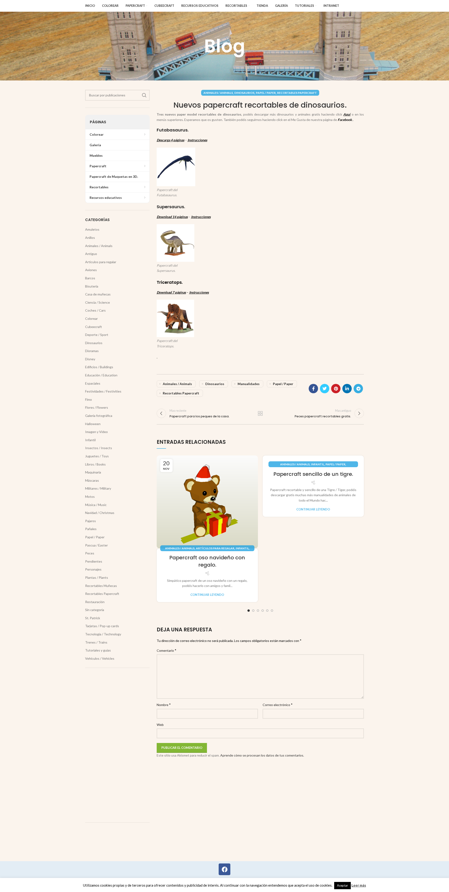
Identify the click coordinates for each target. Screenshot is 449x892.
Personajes (93, 569)
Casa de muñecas (98, 294)
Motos (90, 497)
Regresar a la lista (260, 413)
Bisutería (91, 286)
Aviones (91, 270)
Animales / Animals (218, 93)
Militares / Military (98, 488)
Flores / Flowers (96, 407)
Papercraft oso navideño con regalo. (207, 561)
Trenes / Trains (96, 642)
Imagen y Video (96, 432)
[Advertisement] (117, 745)
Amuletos (92, 229)
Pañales (91, 529)
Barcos (90, 278)
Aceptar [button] (342, 885)
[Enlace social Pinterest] (335, 388)
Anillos (90, 238)
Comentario (166, 650)
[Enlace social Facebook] (313, 388)
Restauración (95, 602)
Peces (89, 553)
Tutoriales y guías (98, 650)
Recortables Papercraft (297, 93)
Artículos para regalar (215, 548)
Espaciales (92, 383)
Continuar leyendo (207, 594)
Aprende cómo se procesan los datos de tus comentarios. (262, 755)
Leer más (358, 885)
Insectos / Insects (98, 448)
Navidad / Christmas (99, 513)
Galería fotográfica (98, 416)
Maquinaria (93, 472)
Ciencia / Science (97, 302)
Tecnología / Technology (103, 634)
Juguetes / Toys (97, 456)
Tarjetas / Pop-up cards (102, 626)
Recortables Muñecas (101, 586)
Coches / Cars (95, 310)
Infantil (242, 548)
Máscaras (92, 480)
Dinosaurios (244, 93)
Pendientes (93, 561)
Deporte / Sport (96, 335)
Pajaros (90, 521)
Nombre (164, 704)
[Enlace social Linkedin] (347, 388)
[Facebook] (224, 869)
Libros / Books (95, 464)
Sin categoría (94, 610)
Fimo (88, 399)
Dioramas (92, 351)
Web (160, 725)
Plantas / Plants (96, 577)
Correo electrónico (278, 704)
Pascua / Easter (96, 545)
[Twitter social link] (324, 388)
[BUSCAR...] (144, 95)
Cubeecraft (93, 327)
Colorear (91, 318)
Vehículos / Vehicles (99, 658)
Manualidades (249, 384)
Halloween (93, 424)
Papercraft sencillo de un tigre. (313, 474)
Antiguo (91, 254)
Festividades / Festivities (103, 391)
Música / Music (96, 505)
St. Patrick (92, 618)
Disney (90, 359)
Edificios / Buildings (99, 367)
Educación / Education (101, 375)
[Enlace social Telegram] (358, 388)
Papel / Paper (266, 93)
